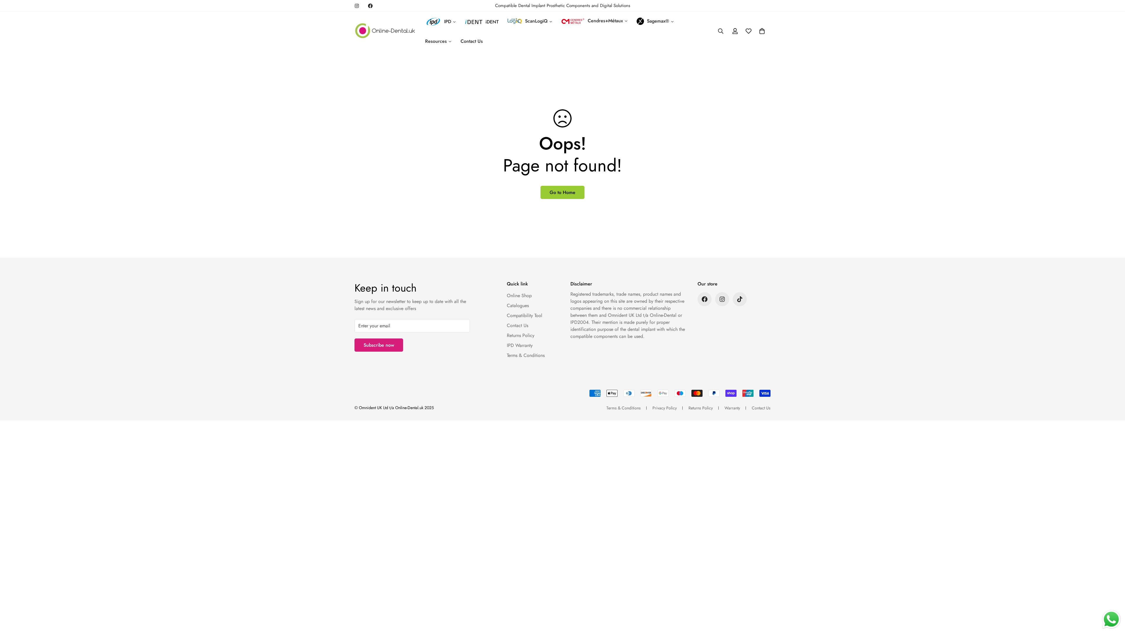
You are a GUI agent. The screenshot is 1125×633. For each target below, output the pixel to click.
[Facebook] (370, 6)
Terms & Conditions (526, 355)
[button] (762, 31)
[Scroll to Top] (1113, 601)
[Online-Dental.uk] (385, 31)
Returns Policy (520, 335)
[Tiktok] (740, 299)
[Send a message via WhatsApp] (1111, 619)
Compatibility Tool (524, 315)
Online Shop (519, 295)
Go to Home (562, 192)
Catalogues (518, 305)
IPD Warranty (520, 345)
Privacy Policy (664, 408)
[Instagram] (356, 6)
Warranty (732, 408)
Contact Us (517, 325)
